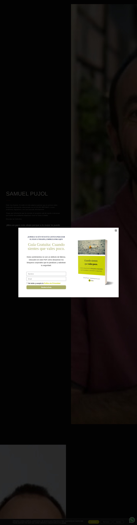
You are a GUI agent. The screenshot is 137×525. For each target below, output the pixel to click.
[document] (68, 262)
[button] (116, 230)
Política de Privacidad (52, 283)
